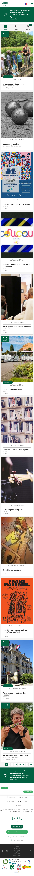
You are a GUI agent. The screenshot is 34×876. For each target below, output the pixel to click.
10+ (15, 764)
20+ (20, 764)
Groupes (18, 805)
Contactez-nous (17, 826)
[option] (17, 810)
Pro (31, 851)
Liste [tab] (5, 29)
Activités (12, 801)
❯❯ (31, 764)
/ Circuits (23, 801)
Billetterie (25, 797)
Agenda (13, 797)
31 (24, 764)
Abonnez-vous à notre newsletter (17, 832)
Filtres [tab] (28, 29)
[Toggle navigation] (32, 3)
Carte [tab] (16, 29)
